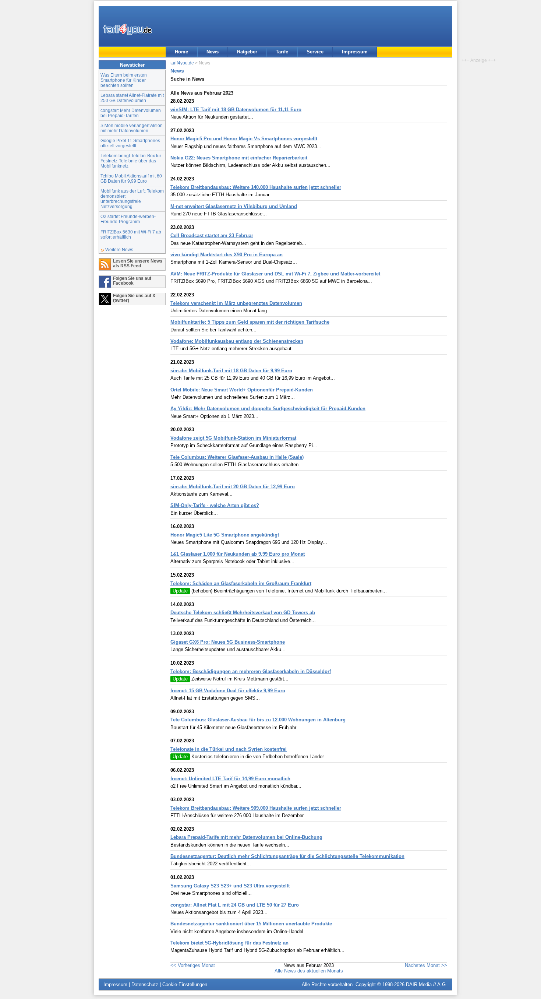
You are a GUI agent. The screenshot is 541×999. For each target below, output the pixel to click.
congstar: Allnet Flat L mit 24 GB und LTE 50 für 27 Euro (234, 905)
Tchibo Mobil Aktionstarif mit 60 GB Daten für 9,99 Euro (131, 178)
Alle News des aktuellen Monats (309, 971)
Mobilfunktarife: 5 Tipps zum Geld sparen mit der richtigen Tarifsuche (249, 322)
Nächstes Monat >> (426, 965)
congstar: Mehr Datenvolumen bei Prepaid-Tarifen (130, 113)
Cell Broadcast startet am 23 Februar (211, 235)
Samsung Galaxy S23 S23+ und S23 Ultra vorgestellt (230, 886)
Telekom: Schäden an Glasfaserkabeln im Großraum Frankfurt (240, 583)
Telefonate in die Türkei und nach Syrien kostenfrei (228, 749)
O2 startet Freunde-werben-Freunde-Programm (128, 219)
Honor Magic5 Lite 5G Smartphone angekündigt (224, 535)
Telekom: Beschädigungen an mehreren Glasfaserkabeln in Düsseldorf (250, 671)
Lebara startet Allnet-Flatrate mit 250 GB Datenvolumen (132, 98)
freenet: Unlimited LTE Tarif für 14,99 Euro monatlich (230, 778)
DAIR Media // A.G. (426, 984)
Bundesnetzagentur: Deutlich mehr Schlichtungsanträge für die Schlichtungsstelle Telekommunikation (287, 856)
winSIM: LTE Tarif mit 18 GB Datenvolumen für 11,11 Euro (235, 109)
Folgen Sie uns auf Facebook (132, 280)
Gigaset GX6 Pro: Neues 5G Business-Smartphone (227, 642)
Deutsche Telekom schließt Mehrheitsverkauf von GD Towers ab (242, 612)
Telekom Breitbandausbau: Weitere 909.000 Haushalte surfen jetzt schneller (255, 808)
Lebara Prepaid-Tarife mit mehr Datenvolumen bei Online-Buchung (246, 837)
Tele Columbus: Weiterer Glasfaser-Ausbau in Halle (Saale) (237, 457)
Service (315, 51)
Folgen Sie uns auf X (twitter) (134, 298)
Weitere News (119, 249)
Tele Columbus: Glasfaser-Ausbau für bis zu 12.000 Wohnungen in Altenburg (258, 719)
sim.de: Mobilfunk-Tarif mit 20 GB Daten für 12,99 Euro (232, 486)
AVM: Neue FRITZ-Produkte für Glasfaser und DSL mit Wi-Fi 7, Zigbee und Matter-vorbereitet (275, 274)
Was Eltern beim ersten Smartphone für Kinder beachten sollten (123, 80)
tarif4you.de (182, 62)
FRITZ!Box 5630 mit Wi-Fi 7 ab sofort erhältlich (130, 234)
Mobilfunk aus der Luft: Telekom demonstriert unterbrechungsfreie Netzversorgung (132, 199)
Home (181, 51)
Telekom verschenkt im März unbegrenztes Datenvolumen (236, 303)
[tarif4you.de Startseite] (127, 29)
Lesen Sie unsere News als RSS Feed (137, 263)
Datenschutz (144, 984)
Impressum (355, 51)
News (212, 51)
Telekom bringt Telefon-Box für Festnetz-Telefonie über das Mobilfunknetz (130, 160)
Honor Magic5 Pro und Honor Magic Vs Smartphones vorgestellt (243, 138)
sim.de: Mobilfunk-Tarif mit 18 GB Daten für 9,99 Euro (231, 370)
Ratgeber (247, 51)
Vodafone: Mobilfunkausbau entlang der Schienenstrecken (236, 341)
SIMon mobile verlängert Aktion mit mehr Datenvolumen (131, 128)
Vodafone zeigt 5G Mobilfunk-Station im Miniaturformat (233, 438)
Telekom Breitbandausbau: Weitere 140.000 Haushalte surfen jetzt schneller (255, 187)
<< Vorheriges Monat (192, 965)
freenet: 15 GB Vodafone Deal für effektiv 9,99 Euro (227, 690)
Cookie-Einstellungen (184, 984)
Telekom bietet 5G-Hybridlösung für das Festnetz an (229, 943)
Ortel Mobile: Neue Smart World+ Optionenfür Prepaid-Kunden (241, 390)
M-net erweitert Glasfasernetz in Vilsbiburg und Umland (233, 206)
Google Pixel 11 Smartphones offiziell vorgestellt (130, 143)
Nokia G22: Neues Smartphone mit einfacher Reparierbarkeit (238, 158)
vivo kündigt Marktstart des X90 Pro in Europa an (226, 254)
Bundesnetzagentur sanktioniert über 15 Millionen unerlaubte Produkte (251, 923)
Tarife (282, 51)
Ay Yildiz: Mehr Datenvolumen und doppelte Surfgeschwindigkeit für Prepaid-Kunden (267, 408)
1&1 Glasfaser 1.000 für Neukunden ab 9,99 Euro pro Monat (237, 554)
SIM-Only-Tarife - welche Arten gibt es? (214, 505)
